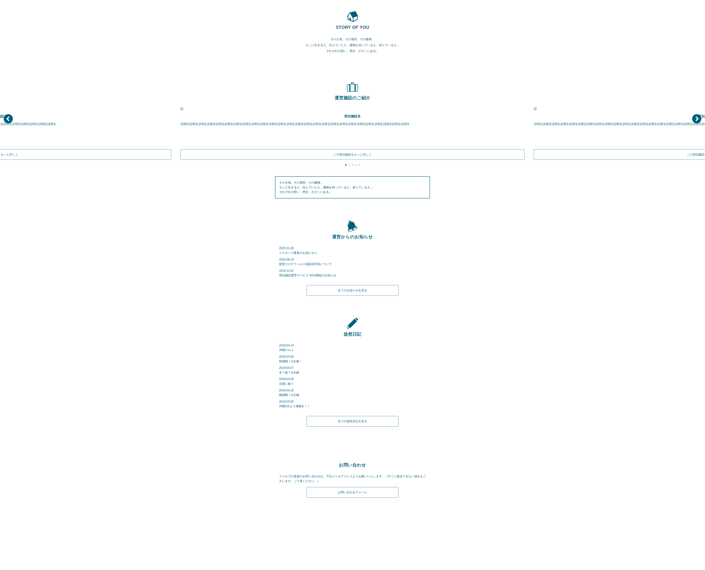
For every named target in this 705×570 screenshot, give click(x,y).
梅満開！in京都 (289, 395)
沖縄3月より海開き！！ (294, 406)
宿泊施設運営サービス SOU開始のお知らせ (307, 275)
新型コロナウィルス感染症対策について (305, 264)
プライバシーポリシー (360, 548)
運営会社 (335, 548)
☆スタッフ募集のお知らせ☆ (298, 252)
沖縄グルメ (286, 350)
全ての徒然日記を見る (352, 421)
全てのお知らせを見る (352, 290)
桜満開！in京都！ (290, 361)
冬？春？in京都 (289, 372)
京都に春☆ (286, 383)
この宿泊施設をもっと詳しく (352, 154)
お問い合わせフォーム (352, 492)
